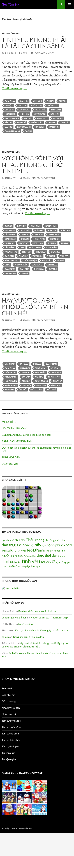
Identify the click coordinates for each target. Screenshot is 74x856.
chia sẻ (10, 540)
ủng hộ (22, 389)
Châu (30, 539)
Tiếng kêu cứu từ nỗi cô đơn (28, 636)
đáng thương (12, 131)
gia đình (9, 109)
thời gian (41, 385)
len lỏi (64, 243)
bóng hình (50, 226)
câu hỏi (24, 101)
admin (24, 53)
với (47, 562)
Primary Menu (69, 4)
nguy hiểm (51, 247)
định (38, 566)
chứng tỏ (52, 105)
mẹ (48, 551)
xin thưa (52, 264)
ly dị (22, 247)
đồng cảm (10, 273)
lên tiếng (10, 247)
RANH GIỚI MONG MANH (17, 441)
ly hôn (24, 551)
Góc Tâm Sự (10, 4)
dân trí (7, 544)
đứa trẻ (51, 389)
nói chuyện (11, 381)
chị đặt (9, 105)
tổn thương (11, 260)
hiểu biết (54, 239)
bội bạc (37, 364)
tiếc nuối (37, 256)
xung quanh (24, 127)
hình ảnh (56, 109)
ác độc (8, 226)
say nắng (58, 118)
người (6, 555)
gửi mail (25, 372)
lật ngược (39, 114)
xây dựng (37, 264)
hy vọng (23, 243)
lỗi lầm (26, 377)
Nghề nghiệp (25, 623)
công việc (54, 540)
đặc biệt (40, 127)
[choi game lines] (22, 501)
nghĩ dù (39, 377)
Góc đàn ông (9, 701)
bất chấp (10, 364)
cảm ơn (39, 230)
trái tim (61, 556)
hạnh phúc (40, 109)
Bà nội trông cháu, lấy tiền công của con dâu (26, 434)
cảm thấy (10, 101)
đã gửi (28, 131)
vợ (52, 561)
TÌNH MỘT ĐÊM (11, 457)
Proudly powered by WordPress (17, 828)
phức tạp (41, 252)
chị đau (55, 368)
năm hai (54, 114)
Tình (6, 561)
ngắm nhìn (35, 247)
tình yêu (64, 122)
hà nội (30, 545)
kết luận (38, 243)
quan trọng (41, 381)
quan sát (56, 252)
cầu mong (10, 234)
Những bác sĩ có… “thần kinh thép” (49, 617)
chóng (39, 540)
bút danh (10, 230)
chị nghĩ (37, 101)
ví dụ (7, 264)
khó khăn (55, 372)
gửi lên (25, 239)
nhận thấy (54, 377)
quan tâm (31, 556)
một (51, 551)
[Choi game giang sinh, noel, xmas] (24, 797)
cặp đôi (52, 230)
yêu (69, 562)
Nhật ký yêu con (11, 707)
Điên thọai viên (10, 463)
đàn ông (54, 127)
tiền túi (51, 256)
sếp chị (8, 122)
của (63, 540)
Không (15, 550)
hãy (38, 544)
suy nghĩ (21, 122)
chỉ (46, 540)
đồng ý (24, 273)
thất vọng (11, 385)
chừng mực (54, 234)
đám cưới (10, 269)
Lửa (36, 550)
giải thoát (24, 109)
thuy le (51, 122)
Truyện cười (8, 752)
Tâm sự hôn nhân (11, 739)
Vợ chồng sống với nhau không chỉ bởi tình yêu (33, 164)
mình (43, 550)
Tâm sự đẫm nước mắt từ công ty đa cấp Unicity (41, 630)
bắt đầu (24, 364)
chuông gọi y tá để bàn (14, 617)
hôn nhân (40, 372)
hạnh (44, 545)
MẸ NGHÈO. (9, 421)
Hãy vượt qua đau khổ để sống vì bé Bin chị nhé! (35, 307)
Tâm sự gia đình (10, 733)
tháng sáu (36, 122)
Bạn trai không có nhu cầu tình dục (37, 611)
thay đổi (26, 385)
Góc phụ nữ (8, 694)
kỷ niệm (52, 243)
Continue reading (14, 88)
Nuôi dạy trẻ (9, 714)
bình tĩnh (35, 226)
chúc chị (38, 234)
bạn (4, 540)
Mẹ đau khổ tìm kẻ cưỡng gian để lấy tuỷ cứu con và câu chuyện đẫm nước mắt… (35, 645)
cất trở (65, 230)
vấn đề (8, 127)
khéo (67, 545)
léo (30, 550)
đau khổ (6, 566)
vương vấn (21, 264)
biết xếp (21, 226)
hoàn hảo (10, 114)
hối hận (25, 114)
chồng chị (36, 105)
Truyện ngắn (9, 759)
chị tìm (62, 101)
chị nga (25, 234)
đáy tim (53, 269)
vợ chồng (61, 562)
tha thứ (23, 256)
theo (40, 555)
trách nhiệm (30, 260)
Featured (7, 688)
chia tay (22, 105)
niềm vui (26, 252)
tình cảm (55, 385)
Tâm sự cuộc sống (11, 727)
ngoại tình (59, 550)
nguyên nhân (12, 118)
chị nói (50, 101)
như (12, 556)
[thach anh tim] (11, 587)
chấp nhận (40, 368)
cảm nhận (51, 364)
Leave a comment (44, 53)
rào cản (9, 256)
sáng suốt (42, 118)
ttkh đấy (47, 260)
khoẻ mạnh (11, 377)
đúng (23, 566)
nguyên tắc (11, 252)
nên (17, 555)
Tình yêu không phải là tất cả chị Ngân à (34, 43)
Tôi (43, 562)
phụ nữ (28, 118)
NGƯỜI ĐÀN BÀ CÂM (14, 428)
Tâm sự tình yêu (11, 33)
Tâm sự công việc (11, 720)
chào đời (25, 368)
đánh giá (39, 269)
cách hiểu (25, 230)
